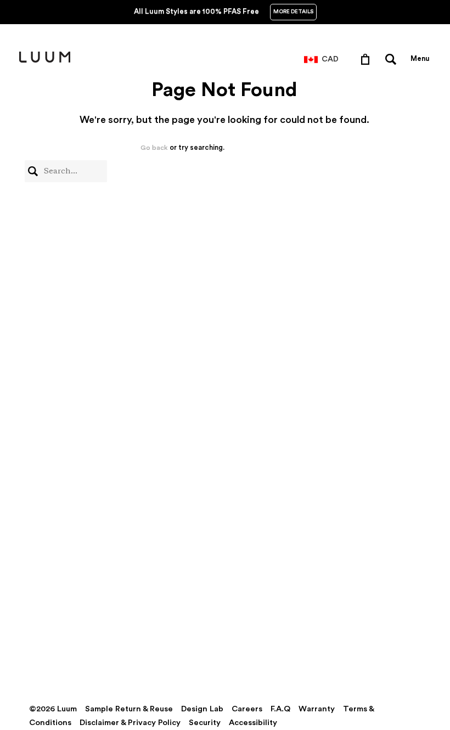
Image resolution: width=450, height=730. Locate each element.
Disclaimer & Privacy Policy (130, 722)
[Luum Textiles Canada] (44, 60)
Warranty (317, 709)
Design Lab (202, 709)
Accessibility (253, 722)
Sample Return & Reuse (129, 709)
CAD (330, 59)
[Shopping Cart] (367, 58)
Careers (247, 709)
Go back (154, 147)
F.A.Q (280, 709)
